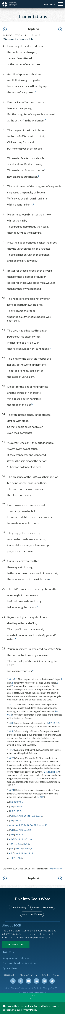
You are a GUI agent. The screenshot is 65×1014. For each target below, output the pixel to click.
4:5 (11, 731)
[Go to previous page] (5, 29)
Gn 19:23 (18, 816)
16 (57, 723)
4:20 (11, 758)
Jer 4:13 (18, 844)
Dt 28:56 (18, 811)
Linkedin (36, 981)
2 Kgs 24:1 (49, 771)
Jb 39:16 (18, 806)
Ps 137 (40, 797)
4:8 (11, 820)
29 (25, 816)
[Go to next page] (60, 29)
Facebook (20, 981)
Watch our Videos (32, 914)
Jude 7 (39, 816)
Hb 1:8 (26, 844)
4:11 (12, 830)
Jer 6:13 (19, 834)
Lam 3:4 (17, 820)
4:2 (11, 801)
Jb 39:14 (51, 723)
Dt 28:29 (19, 839)
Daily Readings (19, 907)
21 (32, 778)
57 (35, 825)
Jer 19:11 (18, 801)
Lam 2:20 (19, 825)
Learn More (16, 944)
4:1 (11, 679)
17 (57, 771)
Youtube (28, 981)
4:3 (11, 723)
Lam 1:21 (19, 853)
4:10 (11, 825)
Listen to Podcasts (42, 907)
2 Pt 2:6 (31, 816)
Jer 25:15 (28, 853)
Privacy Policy (55, 868)
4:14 (11, 839)
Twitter (13, 981)
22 (15, 679)
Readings (49, 4)
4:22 (12, 858)
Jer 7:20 (19, 830)
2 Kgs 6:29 (42, 825)
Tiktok (52, 981)
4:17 (11, 749)
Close (31, 995)
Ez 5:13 (27, 830)
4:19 (11, 844)
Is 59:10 (28, 839)
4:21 (11, 790)
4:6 (11, 816)
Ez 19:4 (26, 848)
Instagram (44, 981)
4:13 (12, 834)
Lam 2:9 (18, 848)
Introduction (13, 35)
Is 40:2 (19, 858)
